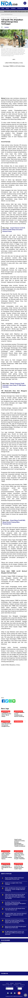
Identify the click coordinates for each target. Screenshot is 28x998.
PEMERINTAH (20, 8)
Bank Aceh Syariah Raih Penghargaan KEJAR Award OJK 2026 (15, 927)
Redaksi (12, 983)
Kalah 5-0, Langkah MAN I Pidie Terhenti (13, 883)
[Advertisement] (14, 83)
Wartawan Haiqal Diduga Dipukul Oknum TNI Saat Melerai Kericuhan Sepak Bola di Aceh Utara (14, 921)
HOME (2, 8)
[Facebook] (2, 700)
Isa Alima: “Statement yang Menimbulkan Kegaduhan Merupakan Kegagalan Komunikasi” (15, 903)
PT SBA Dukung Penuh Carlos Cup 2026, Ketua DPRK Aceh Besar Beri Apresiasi (14, 933)
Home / (3, 14)
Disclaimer (22, 984)
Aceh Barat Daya (8, 14)
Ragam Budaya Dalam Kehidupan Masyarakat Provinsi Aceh (14, 878)
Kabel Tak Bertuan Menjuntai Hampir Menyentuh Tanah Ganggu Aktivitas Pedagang (15, 889)
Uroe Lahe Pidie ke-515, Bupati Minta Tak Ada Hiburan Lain (15, 909)
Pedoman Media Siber (7, 984)
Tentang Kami (18, 983)
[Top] (25, 996)
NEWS (7, 8)
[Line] (13, 700)
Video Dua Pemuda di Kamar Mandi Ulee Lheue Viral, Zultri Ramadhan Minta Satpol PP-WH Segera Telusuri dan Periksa (15, 896)
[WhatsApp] (9, 700)
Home (7, 983)
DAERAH (13, 8)
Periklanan (16, 984)
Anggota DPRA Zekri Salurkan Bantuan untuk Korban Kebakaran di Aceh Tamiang (16, 915)
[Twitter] (6, 700)
